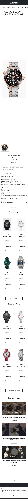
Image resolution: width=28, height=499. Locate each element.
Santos (21, 274)
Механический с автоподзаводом (17, 184)
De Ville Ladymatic (21, 236)
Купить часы (14, 162)
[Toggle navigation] (2, 2)
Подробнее (14, 420)
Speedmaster (7, 366)
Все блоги (14, 473)
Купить (7, 250)
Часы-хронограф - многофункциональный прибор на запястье (14, 461)
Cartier (21, 272)
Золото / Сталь (14, 179)
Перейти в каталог (14, 298)
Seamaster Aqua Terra (21, 366)
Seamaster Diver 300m (7, 328)
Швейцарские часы (15, 7)
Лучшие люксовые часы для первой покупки (14, 417)
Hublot (7, 234)
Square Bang (7, 236)
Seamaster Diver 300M (15, 178)
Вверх (14, 480)
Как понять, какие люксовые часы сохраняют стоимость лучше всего (14, 439)
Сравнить (13, 207)
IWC (7, 272)
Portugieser (7, 274)
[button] (25, 2)
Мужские (5, 193)
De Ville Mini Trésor (21, 328)
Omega (22, 7)
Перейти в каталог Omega (14, 390)
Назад (3, 7)
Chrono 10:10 (8, 7)
